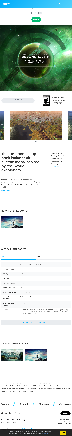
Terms (8, 422)
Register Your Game (64, 423)
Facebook (2, 420)
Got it (63, 433)
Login (60, 4)
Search (63, 4)
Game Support (65, 419)
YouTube (18, 419)
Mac (3, 257)
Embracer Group (29, 429)
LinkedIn (13, 419)
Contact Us (67, 421)
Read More (5, 190)
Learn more (45, 433)
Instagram (24, 420)
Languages (55, 166)
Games (44, 404)
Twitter (8, 419)
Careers (65, 404)
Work (5, 404)
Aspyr (6, 3)
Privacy (15, 422)
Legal (2, 422)
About (23, 404)
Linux (38, 257)
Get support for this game (35, 322)
